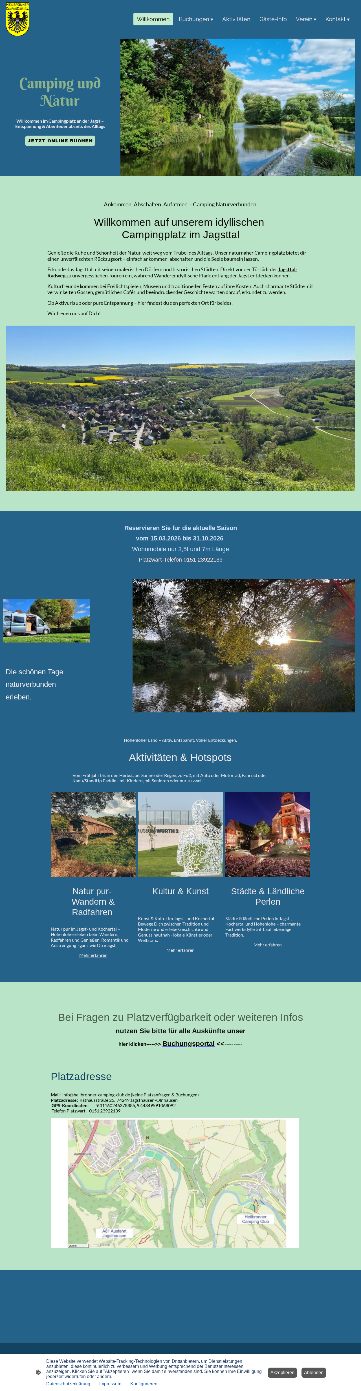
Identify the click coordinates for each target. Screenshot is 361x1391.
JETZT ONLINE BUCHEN (60, 140)
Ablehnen (313, 1372)
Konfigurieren (143, 1383)
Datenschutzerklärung (68, 1383)
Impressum (110, 1383)
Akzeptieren (282, 1372)
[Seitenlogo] (17, 19)
